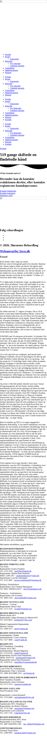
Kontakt (8, 120)
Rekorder (8, 61)
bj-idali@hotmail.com (23, 609)
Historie (8, 73)
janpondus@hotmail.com (24, 708)
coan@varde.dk (20, 640)
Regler (7, 57)
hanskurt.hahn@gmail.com (25, 733)
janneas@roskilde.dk (22, 684)
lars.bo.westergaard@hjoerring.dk (27, 580)
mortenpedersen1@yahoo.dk (27, 576)
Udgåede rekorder (17, 66)
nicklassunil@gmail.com (25, 658)
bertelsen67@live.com (23, 620)
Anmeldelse (9, 68)
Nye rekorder (15, 63)
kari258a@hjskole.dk (22, 571)
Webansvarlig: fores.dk (15, 251)
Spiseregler (14, 59)
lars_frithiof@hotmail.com (33, 724)
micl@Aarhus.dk (21, 629)
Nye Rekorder (15, 108)
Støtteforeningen (11, 70)
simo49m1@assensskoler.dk (25, 662)
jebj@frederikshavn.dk (32, 589)
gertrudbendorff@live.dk (24, 697)
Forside (8, 54)
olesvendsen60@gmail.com (25, 598)
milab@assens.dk (21, 653)
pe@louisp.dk (28, 673)
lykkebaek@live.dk (22, 713)
